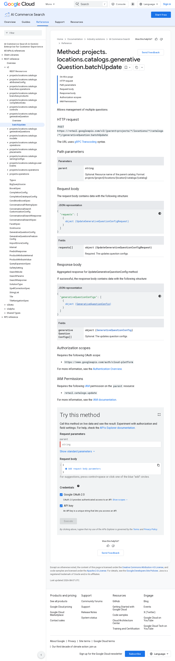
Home (60, 39)
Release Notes (89, 612)
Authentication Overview (107, 369)
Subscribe (135, 653)
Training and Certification (126, 628)
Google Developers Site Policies (142, 570)
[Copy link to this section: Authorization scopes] (93, 348)
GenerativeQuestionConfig (93, 304)
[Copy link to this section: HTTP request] (82, 120)
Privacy (72, 641)
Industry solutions (96, 39)
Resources (77, 21)
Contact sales (57, 620)
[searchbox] (23, 33)
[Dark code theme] (160, 213)
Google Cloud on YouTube (152, 619)
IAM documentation (104, 399)
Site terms (84, 641)
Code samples (120, 615)
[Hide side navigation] (41, 654)
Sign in (167, 4)
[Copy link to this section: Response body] (84, 265)
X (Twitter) (149, 612)
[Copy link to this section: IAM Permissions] (86, 379)
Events (147, 606)
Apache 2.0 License (96, 570)
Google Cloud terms (104, 641)
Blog (146, 601)
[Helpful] (156, 39)
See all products (58, 601)
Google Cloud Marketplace (57, 613)
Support (59, 21)
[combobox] (91, 4)
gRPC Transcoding (86, 141)
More (49, 4)
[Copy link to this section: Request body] (82, 189)
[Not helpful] (161, 39)
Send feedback (151, 52)
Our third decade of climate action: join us (74, 646)
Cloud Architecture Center (123, 622)
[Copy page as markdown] (137, 67)
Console (121, 4)
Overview (10, 21)
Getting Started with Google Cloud (123, 608)
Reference (42, 21)
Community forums (92, 601)
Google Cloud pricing (61, 606)
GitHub (116, 601)
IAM (87, 386)
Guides (26, 21)
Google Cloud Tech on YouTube (155, 627)
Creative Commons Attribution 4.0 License (142, 567)
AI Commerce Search (28, 14)
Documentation (75, 39)
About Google (57, 641)
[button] (22, 55)
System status (89, 617)
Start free (161, 14)
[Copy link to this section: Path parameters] (87, 152)
